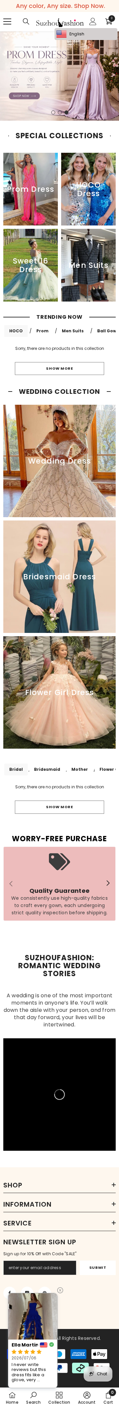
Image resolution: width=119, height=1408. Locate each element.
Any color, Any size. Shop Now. (60, 6)
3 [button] (66, 112)
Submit (97, 1267)
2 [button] (60, 112)
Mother (79, 769)
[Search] (26, 21)
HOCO (16, 331)
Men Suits (73, 331)
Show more (59, 368)
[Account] (93, 21)
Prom (42, 331)
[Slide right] (108, 883)
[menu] (7, 21)
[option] (59, 76)
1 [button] (53, 112)
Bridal (16, 769)
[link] (59, 884)
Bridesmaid (47, 769)
